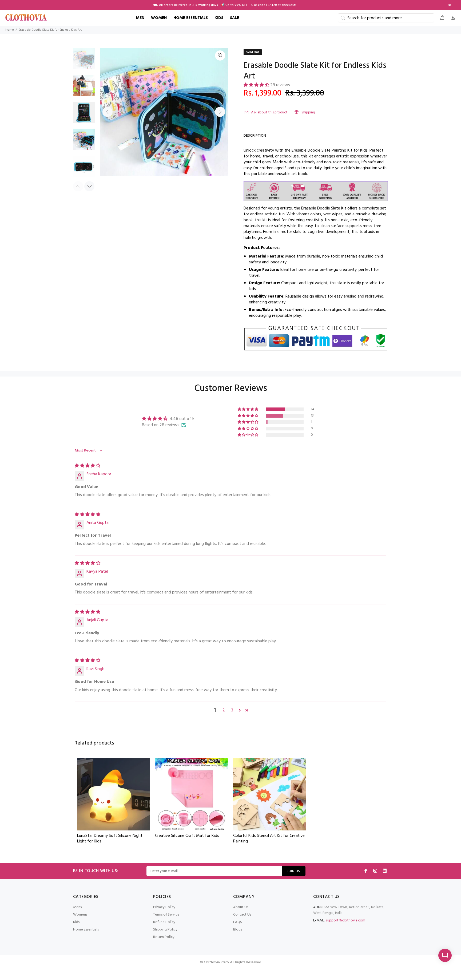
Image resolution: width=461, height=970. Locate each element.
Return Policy (163, 937)
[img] (87, 465)
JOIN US (293, 871)
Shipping (308, 112)
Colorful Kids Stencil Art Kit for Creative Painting (269, 838)
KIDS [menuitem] (218, 18)
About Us (240, 907)
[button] (257, 85)
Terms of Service (166, 915)
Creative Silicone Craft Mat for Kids (187, 836)
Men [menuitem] (140, 18)
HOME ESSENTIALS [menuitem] (190, 18)
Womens (80, 915)
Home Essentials (86, 930)
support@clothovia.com (345, 920)
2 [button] (223, 710)
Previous (107, 112)
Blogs (237, 930)
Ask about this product (269, 112)
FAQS (237, 922)
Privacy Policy (164, 907)
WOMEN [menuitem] (159, 18)
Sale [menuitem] (234, 18)
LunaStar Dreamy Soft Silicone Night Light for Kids (109, 838)
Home (9, 30)
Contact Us (242, 915)
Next (220, 112)
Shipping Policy (165, 930)
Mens (77, 907)
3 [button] (232, 710)
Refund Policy (164, 922)
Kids (76, 922)
